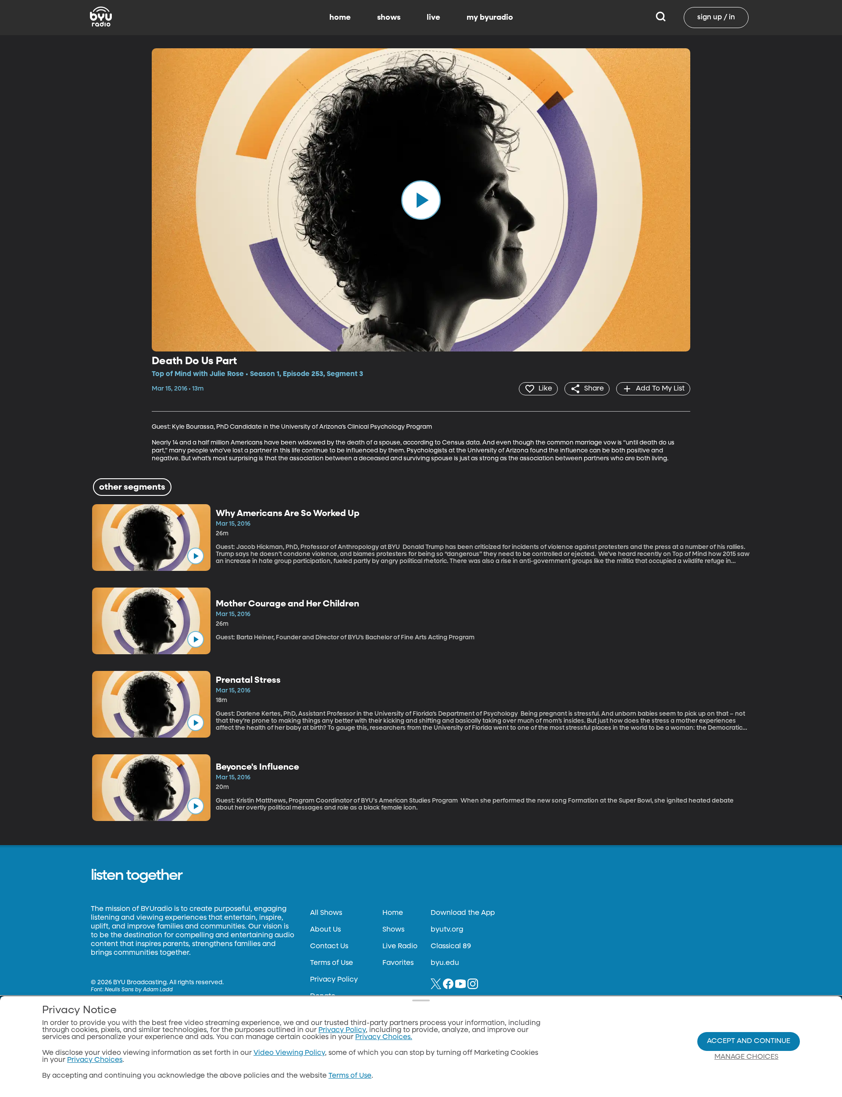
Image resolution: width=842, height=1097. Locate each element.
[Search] (660, 17)
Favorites (398, 963)
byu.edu (445, 963)
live (433, 18)
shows (388, 18)
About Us (325, 929)
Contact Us (329, 946)
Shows (393, 929)
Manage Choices (746, 1057)
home (340, 18)
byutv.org (447, 929)
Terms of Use (331, 963)
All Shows (326, 913)
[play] (421, 199)
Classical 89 (451, 946)
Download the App (463, 913)
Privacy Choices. (383, 1037)
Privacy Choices (94, 1060)
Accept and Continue (748, 1041)
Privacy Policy (334, 979)
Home (392, 913)
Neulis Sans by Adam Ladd (139, 990)
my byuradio (490, 18)
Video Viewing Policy (289, 1053)
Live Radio (399, 946)
